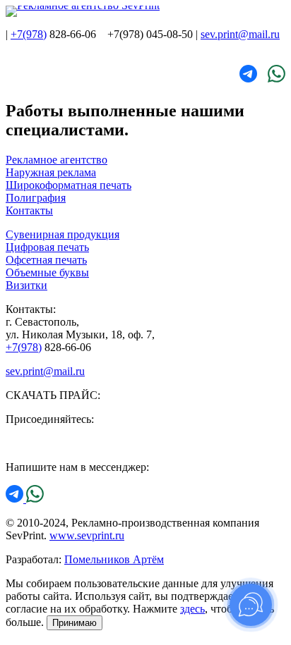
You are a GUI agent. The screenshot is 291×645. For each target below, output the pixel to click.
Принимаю (74, 623)
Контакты (29, 210)
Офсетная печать (46, 260)
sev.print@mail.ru (240, 34)
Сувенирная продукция (62, 234)
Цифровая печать (47, 247)
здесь (192, 609)
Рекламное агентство (56, 160)
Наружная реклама (51, 172)
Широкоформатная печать (68, 185)
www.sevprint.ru (86, 535)
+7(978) (29, 34)
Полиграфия (36, 198)
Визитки (26, 285)
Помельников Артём (114, 559)
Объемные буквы (47, 272)
